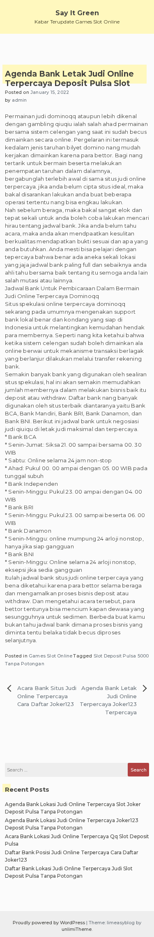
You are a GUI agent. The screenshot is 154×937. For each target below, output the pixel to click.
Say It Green (77, 13)
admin (19, 100)
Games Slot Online (50, 656)
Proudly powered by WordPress (49, 922)
